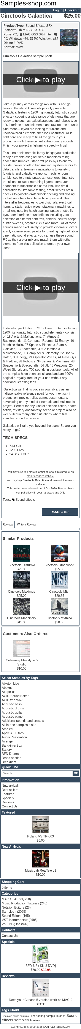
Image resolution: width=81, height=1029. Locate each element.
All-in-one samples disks (19, 725)
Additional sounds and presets (23, 720)
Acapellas (9, 692)
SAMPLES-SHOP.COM (56, 1026)
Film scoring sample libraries (47, 1015)
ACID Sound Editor (15, 696)
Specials (8, 798)
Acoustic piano (12, 716)
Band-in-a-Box (12, 745)
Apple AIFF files (13, 733)
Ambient (7, 729)
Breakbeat (9, 762)
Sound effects (25, 499)
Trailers (35, 1020)
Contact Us (10, 806)
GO (76, 773)
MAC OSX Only (13, 899)
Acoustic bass (12, 704)
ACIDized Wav (12, 700)
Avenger (8, 741)
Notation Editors (13, 907)
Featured (8, 794)
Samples (8, 911)
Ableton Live (10, 683)
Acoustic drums (13, 708)
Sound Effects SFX (38, 25)
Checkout (72, 10)
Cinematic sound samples (15, 1016)
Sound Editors (12, 915)
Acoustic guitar (12, 712)
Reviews (8, 802)
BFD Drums (10, 753)
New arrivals (10, 785)
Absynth (7, 687)
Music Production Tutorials (20, 903)
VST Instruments (14, 920)
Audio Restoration (14, 737)
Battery (7, 749)
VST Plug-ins (11, 924)
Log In (57, 10)
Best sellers (10, 790)
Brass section (11, 758)
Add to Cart (61, 512)
